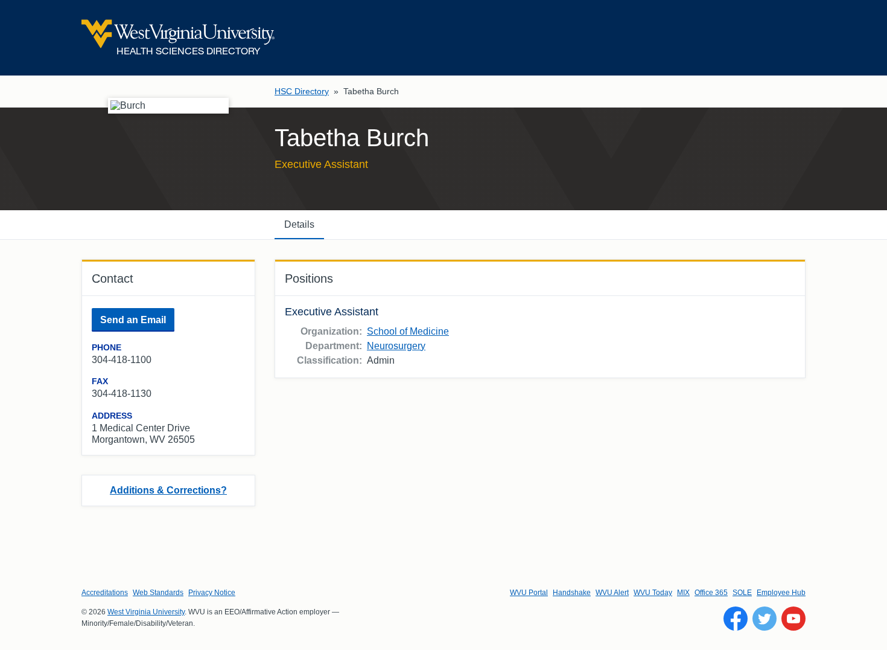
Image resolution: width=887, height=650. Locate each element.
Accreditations (104, 592)
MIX (683, 592)
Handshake (572, 592)
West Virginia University (146, 612)
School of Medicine (408, 331)
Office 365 (711, 592)
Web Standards (158, 592)
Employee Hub (781, 592)
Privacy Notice (211, 592)
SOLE (742, 592)
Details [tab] (299, 224)
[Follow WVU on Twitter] (764, 619)
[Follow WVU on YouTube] (793, 619)
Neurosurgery (396, 346)
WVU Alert (612, 592)
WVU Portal (529, 592)
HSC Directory (302, 91)
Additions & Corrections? (168, 490)
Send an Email (133, 320)
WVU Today (653, 592)
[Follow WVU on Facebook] (735, 619)
